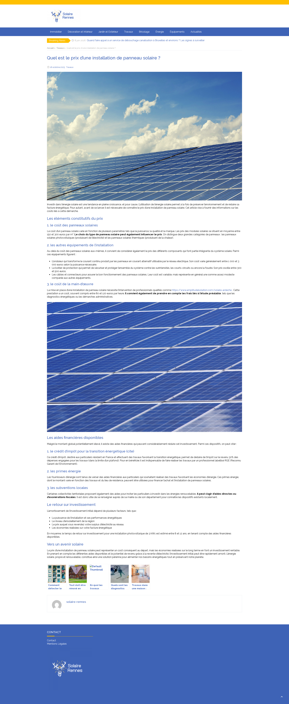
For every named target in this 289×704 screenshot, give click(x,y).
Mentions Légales (57, 643)
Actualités (196, 31)
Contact (51, 640)
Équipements (177, 31)
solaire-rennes (76, 601)
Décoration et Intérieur (80, 31)
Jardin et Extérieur (108, 31)
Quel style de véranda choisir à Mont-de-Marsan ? (114, 40)
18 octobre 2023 (57, 67)
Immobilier (56, 31)
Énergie (159, 31)
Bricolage (144, 31)
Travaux (128, 31)
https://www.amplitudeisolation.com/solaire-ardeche (202, 290)
